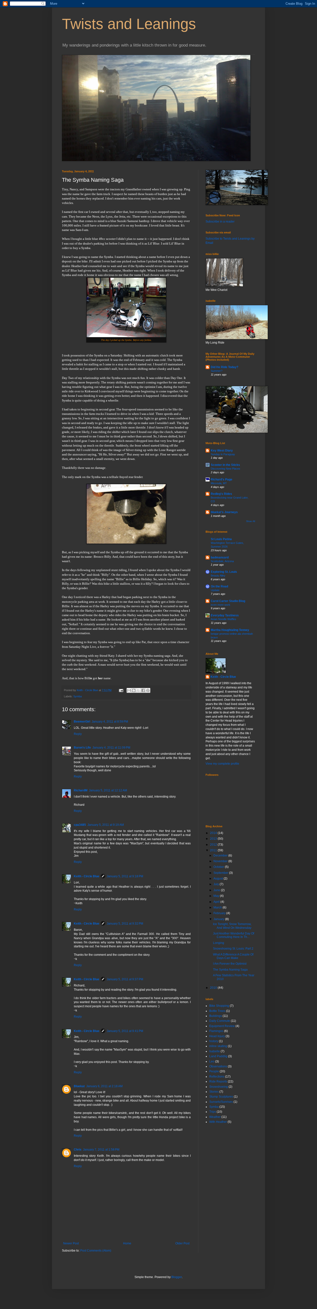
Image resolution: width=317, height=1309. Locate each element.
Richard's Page (221, 479)
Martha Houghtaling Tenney (230, 630)
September (221, 873)
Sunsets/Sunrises (221, 1102)
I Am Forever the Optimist (229, 963)
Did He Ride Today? (224, 367)
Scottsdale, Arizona (222, 561)
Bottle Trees (217, 1011)
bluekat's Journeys (224, 512)
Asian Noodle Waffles (223, 619)
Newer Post (71, 1243)
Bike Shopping (219, 1005)
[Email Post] (121, 690)
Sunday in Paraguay (223, 454)
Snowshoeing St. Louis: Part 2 (233, 948)
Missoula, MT (219, 483)
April (216, 902)
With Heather (218, 1122)
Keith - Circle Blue (86, 876)
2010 (214, 987)
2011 (214, 850)
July (216, 884)
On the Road (219, 586)
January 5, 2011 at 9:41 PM (125, 1031)
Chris (77, 1149)
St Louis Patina (221, 539)
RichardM (80, 790)
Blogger (176, 1277)
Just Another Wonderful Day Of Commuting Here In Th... (233, 935)
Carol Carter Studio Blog (228, 601)
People (214, 1071)
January (219, 919)
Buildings (215, 1016)
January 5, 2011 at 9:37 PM (125, 979)
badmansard (220, 557)
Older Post (182, 1243)
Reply (78, 734)
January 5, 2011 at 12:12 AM (108, 790)
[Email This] (129, 690)
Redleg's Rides (221, 494)
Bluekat (79, 1086)
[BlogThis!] (133, 690)
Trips (212, 1111)
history (213, 1041)
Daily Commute (219, 1021)
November (220, 861)
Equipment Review (222, 1026)
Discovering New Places (225, 468)
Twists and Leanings (129, 24)
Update (215, 590)
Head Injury (217, 1036)
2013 (214, 838)
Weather (215, 1117)
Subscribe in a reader (220, 221)
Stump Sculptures (221, 1096)
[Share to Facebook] (143, 690)
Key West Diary (222, 450)
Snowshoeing (218, 1086)
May (216, 896)
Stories (214, 1091)
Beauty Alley (218, 575)
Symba (77, 696)
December (220, 855)
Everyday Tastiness (225, 615)
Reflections (216, 1076)
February (219, 913)
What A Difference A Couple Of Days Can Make (233, 956)
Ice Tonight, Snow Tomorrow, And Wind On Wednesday (232, 925)
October (219, 867)
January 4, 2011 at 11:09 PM (111, 747)
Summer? (216, 370)
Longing (218, 943)
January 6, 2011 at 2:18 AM (104, 1086)
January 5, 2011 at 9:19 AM (105, 825)
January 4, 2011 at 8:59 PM (110, 721)
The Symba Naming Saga (230, 969)
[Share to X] (138, 690)
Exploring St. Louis (224, 572)
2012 (214, 844)
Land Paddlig (218, 1056)
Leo (211, 1061)
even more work (220, 604)
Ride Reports (218, 1081)
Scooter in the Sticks (225, 465)
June (217, 890)
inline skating (218, 1046)
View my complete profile (222, 763)
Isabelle (214, 1051)
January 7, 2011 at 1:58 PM (101, 1149)
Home (127, 1243)
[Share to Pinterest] (147, 690)
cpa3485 (80, 825)
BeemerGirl (82, 721)
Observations (218, 1066)
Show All (250, 521)
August (218, 878)
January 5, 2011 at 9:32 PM (125, 923)
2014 (214, 833)
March (218, 907)
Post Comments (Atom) (95, 1250)
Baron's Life (82, 747)
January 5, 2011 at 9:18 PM (125, 876)
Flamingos (216, 1031)
